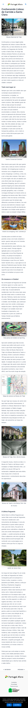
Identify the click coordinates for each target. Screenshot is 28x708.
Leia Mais (17, 705)
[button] (25, 4)
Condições (14, 682)
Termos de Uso (14, 686)
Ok (9, 705)
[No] (26, 702)
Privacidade (14, 684)
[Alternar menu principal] (3, 4)
